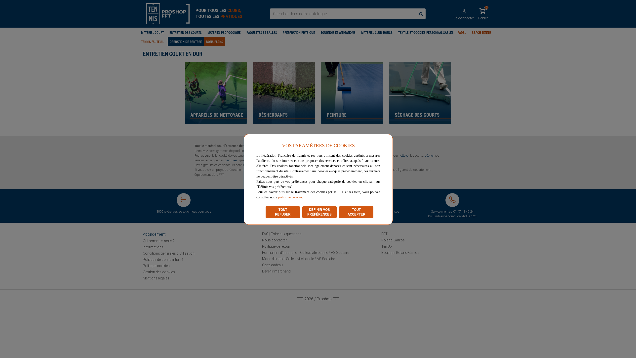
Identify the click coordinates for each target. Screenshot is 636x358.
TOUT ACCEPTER (356, 212)
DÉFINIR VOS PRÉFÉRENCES (319, 212)
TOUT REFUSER (282, 212)
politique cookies (290, 197)
